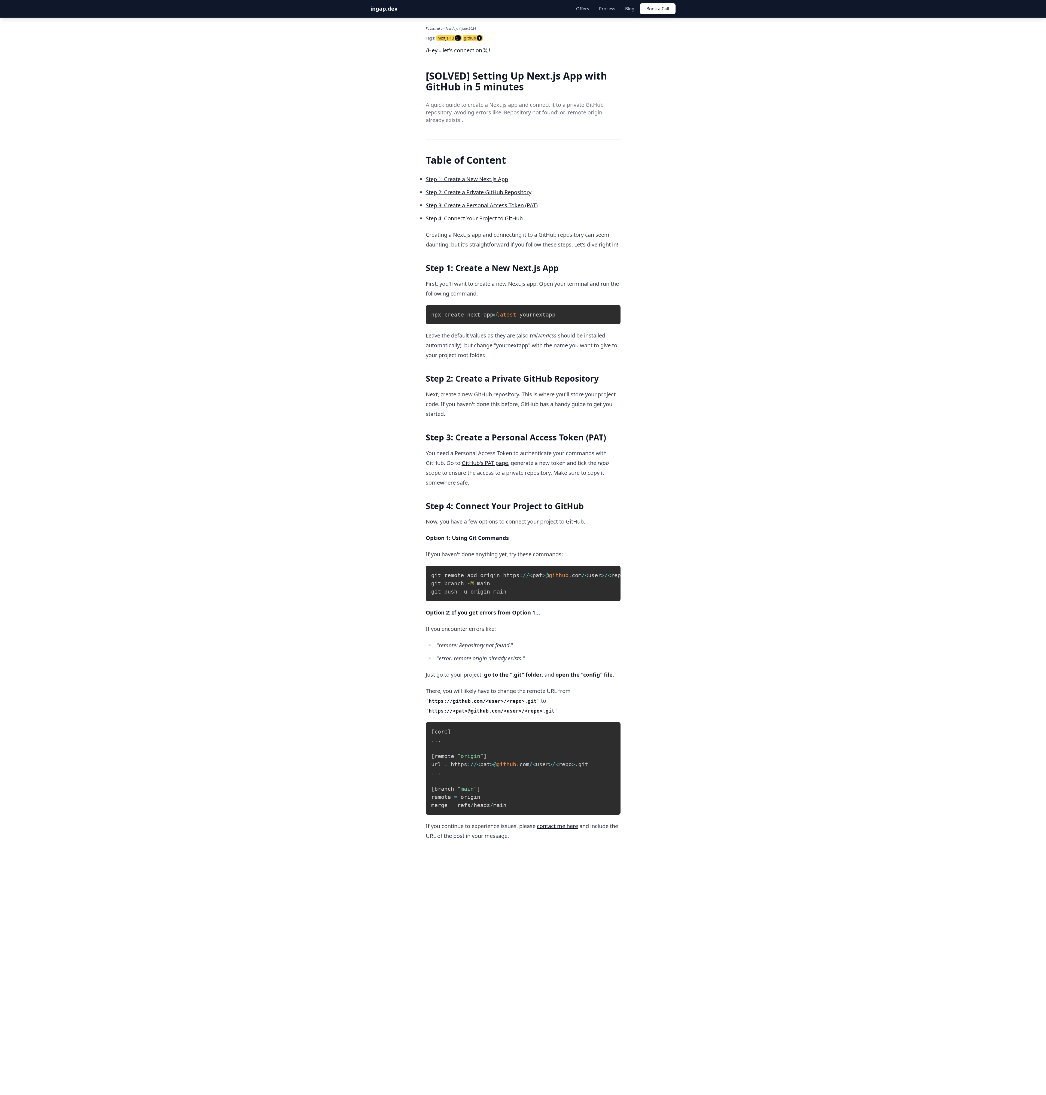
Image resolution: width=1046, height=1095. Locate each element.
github (470, 38)
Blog (629, 9)
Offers (582, 9)
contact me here (557, 826)
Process (607, 9)
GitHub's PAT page (485, 463)
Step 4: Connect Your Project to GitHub (474, 218)
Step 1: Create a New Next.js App (467, 179)
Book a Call (657, 9)
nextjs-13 (445, 38)
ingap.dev (383, 8)
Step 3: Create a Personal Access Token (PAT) (482, 205)
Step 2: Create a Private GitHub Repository (478, 192)
